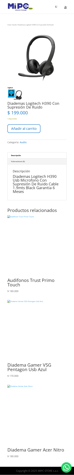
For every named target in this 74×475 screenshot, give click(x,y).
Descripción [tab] (16, 155)
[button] (66, 467)
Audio (14, 25)
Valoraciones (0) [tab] (18, 161)
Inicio (9, 25)
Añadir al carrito (24, 128)
